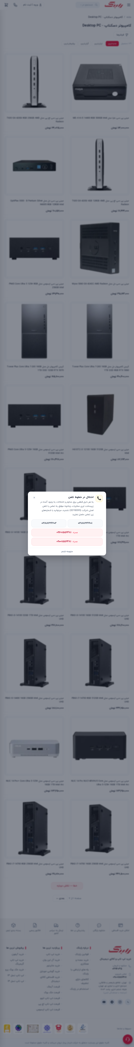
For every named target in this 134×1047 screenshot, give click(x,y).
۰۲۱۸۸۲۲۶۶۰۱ (85, 523)
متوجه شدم (67, 551)
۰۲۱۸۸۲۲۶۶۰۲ (49, 523)
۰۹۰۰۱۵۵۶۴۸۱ (67, 541)
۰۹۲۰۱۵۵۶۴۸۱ (67, 532)
